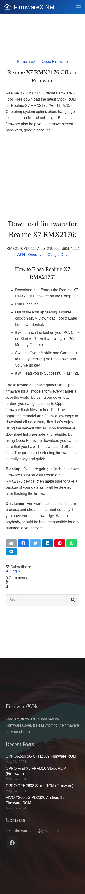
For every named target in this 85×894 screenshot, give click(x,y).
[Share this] (23, 543)
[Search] (73, 600)
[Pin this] (59, 543)
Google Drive (58, 255)
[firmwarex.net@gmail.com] (10, 831)
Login (14, 571)
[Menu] (78, 7)
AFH (21, 255)
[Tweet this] (35, 543)
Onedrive (35, 255)
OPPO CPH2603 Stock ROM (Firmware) (39, 786)
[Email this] (11, 543)
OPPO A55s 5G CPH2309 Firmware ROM (41, 756)
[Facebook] (12, 842)
